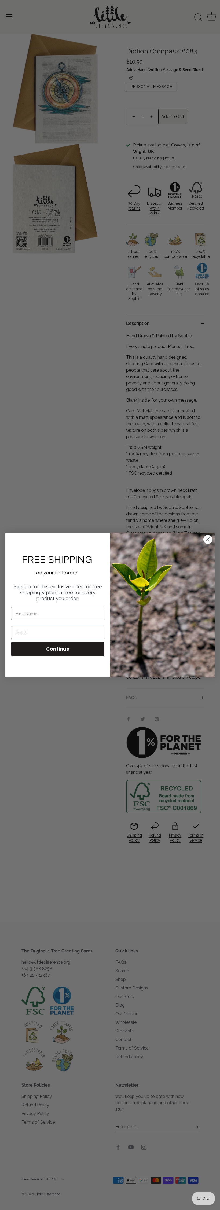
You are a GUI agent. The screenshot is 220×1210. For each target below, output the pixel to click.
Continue (57, 649)
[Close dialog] (207, 539)
